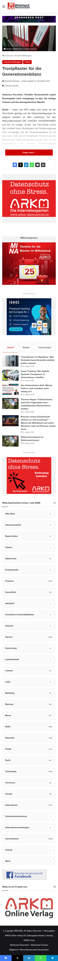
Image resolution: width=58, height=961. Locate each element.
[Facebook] (15, 165)
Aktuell (10, 347)
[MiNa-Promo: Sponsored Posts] (29, 19)
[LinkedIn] (26, 165)
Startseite (8, 56)
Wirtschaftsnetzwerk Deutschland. (34, 950)
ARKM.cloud (29, 940)
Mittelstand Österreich (19, 945)
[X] (20, 165)
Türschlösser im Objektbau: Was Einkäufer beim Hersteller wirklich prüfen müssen (38, 360)
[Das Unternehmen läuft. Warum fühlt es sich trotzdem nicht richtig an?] (10, 389)
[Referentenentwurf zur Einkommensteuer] (10, 441)
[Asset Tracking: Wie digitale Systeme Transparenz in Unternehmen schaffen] (10, 375)
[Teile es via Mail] (37, 165)
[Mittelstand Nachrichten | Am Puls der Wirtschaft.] (18, 6)
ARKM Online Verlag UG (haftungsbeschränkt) (25, 935)
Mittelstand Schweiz (39, 945)
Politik (27, 62)
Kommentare (45, 347)
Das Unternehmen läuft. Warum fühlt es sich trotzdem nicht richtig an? (36, 388)
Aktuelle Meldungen (22, 56)
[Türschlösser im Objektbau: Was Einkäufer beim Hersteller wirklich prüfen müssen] (10, 361)
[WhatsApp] (32, 165)
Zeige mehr (28, 152)
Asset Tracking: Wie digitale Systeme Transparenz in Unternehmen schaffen (35, 374)
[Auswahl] (3, 7)
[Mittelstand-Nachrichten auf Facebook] (24, 879)
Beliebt (26, 347)
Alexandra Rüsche (11, 81)
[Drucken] (43, 165)
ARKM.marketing (29, 294)
